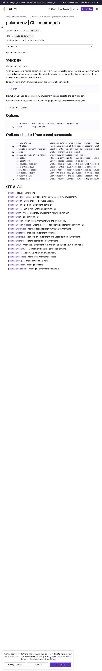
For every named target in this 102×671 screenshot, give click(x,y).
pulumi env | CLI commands (63, 17)
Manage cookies (15, 665)
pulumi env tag (15, 260)
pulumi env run (14, 245)
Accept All (60, 665)
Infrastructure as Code (20, 17)
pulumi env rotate (16, 241)
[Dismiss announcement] (97, 2)
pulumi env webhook (17, 268)
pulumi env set (14, 253)
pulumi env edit (15, 205)
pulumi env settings (17, 256)
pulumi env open (15, 221)
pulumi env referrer (16, 233)
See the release (87, 2)
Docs (8, 17)
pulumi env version (16, 264)
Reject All (38, 665)
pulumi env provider (17, 229)
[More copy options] (23, 40)
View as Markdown (36, 40)
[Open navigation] (97, 9)
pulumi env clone (15, 197)
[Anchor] (62, 22)
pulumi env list (14, 217)
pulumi (11, 193)
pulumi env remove (16, 237)
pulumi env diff (15, 201)
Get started (87, 9)
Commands (46, 17)
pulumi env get (15, 209)
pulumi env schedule (17, 249)
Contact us (64, 9)
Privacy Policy (49, 659)
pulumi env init (14, 213)
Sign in (75, 9)
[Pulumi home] (10, 9)
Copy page (15, 40)
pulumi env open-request (19, 225)
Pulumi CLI (35, 17)
